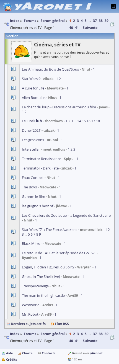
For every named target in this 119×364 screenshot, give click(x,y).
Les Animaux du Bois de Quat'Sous (50, 69)
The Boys (29, 187)
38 (101, 20)
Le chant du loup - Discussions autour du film (59, 106)
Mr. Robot (30, 314)
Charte (27, 353)
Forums (30, 333)
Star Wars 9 (31, 78)
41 (77, 27)
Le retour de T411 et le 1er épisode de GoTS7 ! (59, 252)
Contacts (48, 353)
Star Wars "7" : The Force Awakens (49, 229)
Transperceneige (35, 285)
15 (84, 121)
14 (79, 121)
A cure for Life (33, 88)
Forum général (53, 333)
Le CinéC (32, 120)
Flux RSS (62, 323)
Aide (9, 353)
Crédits (11, 359)
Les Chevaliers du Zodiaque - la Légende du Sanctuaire (66, 215)
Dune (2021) (32, 130)
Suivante (90, 27)
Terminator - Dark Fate (40, 168)
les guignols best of (37, 205)
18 (98, 121)
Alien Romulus (33, 97)
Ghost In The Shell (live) (41, 276)
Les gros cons (33, 139)
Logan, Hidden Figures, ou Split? (48, 267)
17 (93, 121)
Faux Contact (33, 177)
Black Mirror (32, 243)
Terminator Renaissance (41, 158)
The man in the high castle (43, 295)
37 (95, 20)
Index (14, 333)
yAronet (96, 353)
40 (71, 27)
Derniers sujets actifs (28, 323)
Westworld (31, 304)
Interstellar (31, 149)
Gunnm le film (33, 196)
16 (88, 121)
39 (106, 20)
